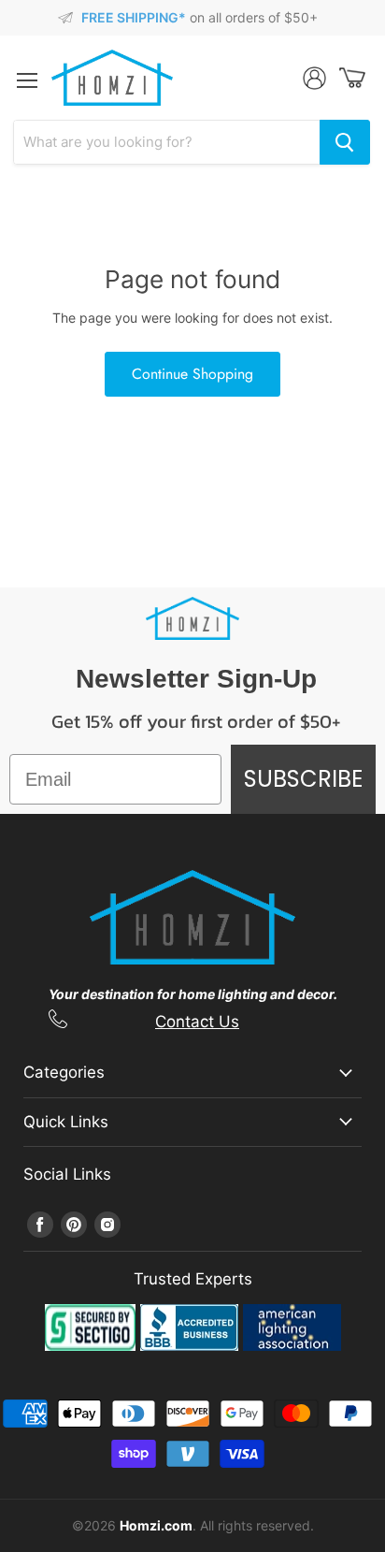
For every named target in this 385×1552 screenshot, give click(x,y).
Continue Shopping (192, 373)
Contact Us (197, 1021)
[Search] (345, 142)
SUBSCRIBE (303, 778)
